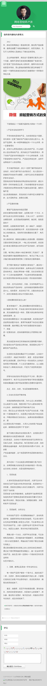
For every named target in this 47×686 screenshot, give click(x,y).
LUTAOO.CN (18, 677)
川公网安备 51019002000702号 (16, 680)
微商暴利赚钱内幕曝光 (14, 35)
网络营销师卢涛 (27, 605)
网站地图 (27, 677)
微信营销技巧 (16, 618)
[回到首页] (23, 19)
